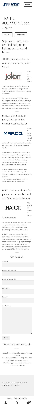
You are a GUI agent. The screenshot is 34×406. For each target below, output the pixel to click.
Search (17, 403)
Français (7, 35)
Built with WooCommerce (10, 385)
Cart (26, 401)
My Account (5, 403)
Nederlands (21, 35)
